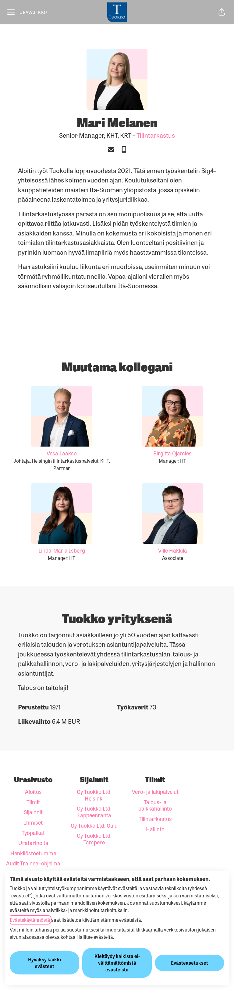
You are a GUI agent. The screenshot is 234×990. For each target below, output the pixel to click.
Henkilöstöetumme (33, 853)
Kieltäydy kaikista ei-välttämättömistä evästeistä (117, 963)
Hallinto (155, 829)
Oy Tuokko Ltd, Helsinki (94, 794)
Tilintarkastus (155, 135)
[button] (221, 12)
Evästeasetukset (189, 962)
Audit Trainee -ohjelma (33, 863)
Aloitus (33, 791)
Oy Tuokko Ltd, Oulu (94, 825)
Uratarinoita (33, 843)
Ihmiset (33, 822)
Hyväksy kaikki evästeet (44, 963)
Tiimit (33, 802)
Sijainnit (33, 812)
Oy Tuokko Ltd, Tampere (94, 838)
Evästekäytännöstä (30, 919)
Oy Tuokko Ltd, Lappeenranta (94, 811)
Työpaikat (33, 832)
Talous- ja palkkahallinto (155, 805)
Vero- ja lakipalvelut (155, 791)
